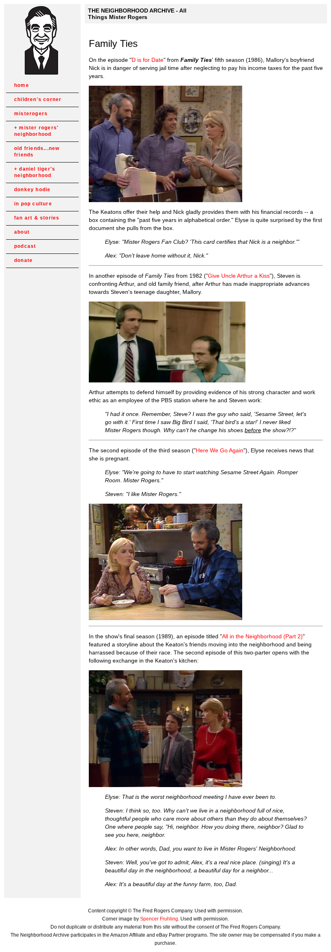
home (21, 85)
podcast (25, 246)
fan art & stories (36, 218)
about (21, 232)
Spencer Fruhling (159, 919)
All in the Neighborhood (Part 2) (262, 636)
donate (23, 260)
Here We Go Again (219, 450)
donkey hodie (32, 189)
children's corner (37, 99)
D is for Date (147, 60)
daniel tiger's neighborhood (34, 172)
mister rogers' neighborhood (36, 131)
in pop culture (33, 204)
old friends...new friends (36, 152)
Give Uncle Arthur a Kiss (239, 275)
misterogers (31, 113)
